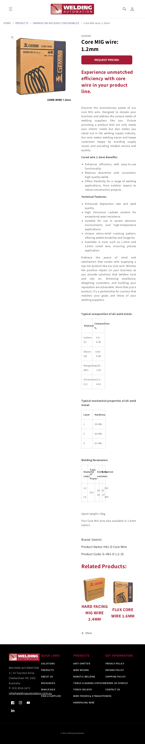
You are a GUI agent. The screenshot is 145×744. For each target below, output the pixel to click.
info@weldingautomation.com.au (30, 693)
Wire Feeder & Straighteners (92, 696)
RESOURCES (48, 683)
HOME (7, 23)
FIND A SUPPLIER (51, 696)
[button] (124, 9)
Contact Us (112, 689)
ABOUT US (47, 676)
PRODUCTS (21, 23)
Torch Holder (82, 689)
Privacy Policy (114, 663)
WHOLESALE (48, 689)
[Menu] (10, 9)
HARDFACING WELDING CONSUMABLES (56, 23)
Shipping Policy (115, 676)
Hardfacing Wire (84, 702)
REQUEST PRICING (106, 59)
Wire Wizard (81, 670)
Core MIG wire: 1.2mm (97, 23)
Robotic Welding (84, 676)
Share (88, 633)
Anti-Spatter (81, 663)
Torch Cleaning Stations (89, 683)
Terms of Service (116, 683)
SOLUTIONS (48, 663)
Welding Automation (76, 733)
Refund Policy (114, 670)
